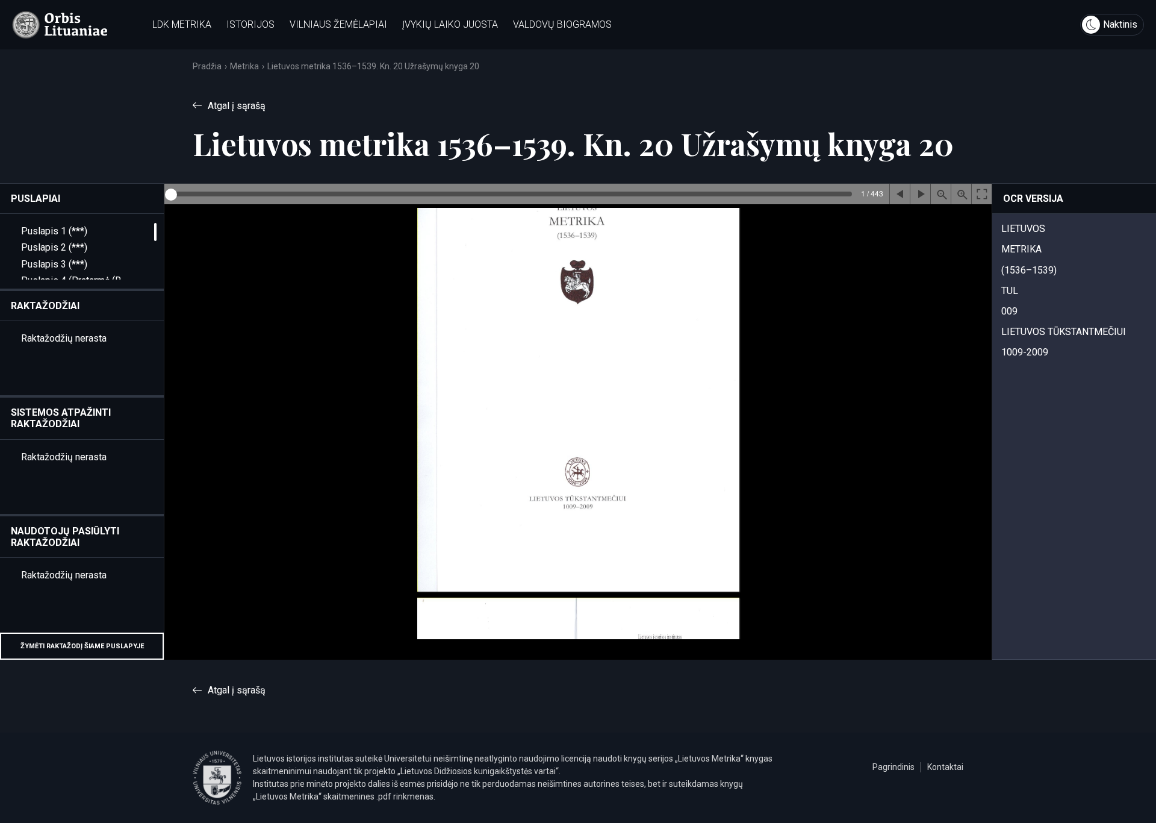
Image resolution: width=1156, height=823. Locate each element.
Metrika (244, 66)
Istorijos (250, 24)
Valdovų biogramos (562, 24)
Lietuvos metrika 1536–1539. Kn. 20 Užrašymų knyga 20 (373, 66)
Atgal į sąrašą (237, 105)
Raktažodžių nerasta (64, 338)
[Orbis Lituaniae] (59, 24)
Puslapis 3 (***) (54, 264)
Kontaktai (945, 767)
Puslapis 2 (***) (54, 247)
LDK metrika (181, 24)
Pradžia (207, 66)
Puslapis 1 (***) (54, 231)
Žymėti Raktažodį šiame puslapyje (82, 646)
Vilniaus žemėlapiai (338, 24)
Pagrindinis (893, 767)
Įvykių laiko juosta (450, 24)
